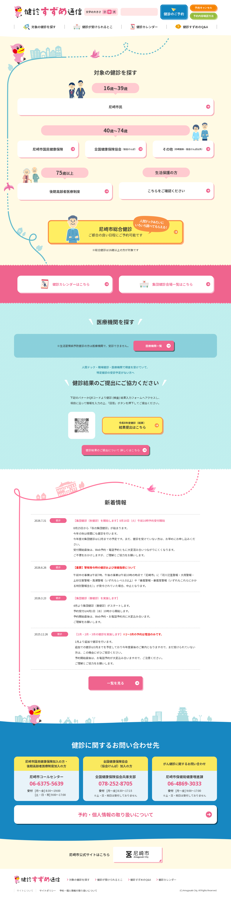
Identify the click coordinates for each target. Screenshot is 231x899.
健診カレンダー (147, 27)
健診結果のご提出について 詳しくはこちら (113, 450)
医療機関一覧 (154, 346)
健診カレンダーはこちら (71, 284)
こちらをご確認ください (166, 190)
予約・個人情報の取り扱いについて (115, 814)
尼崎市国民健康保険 (48, 149)
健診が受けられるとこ (97, 27)
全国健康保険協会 (115, 149)
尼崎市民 (115, 106)
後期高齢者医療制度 (65, 191)
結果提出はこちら (132, 425)
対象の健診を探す (43, 27)
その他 (183, 149)
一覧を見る (115, 683)
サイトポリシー (47, 890)
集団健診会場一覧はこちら (172, 284)
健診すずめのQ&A (195, 27)
